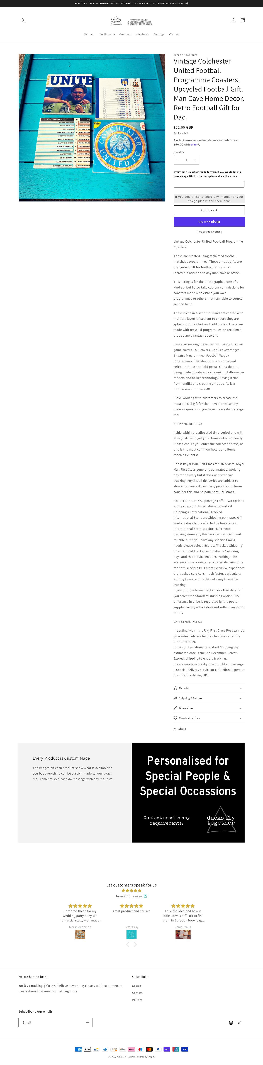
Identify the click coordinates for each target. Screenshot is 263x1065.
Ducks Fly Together (125, 1056)
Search (136, 986)
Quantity (179, 152)
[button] (23, 20)
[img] (131, 890)
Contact (137, 993)
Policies (137, 1000)
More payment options (209, 231)
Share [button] (182, 729)
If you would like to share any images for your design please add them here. (209, 199)
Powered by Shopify (145, 1056)
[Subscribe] (87, 1023)
